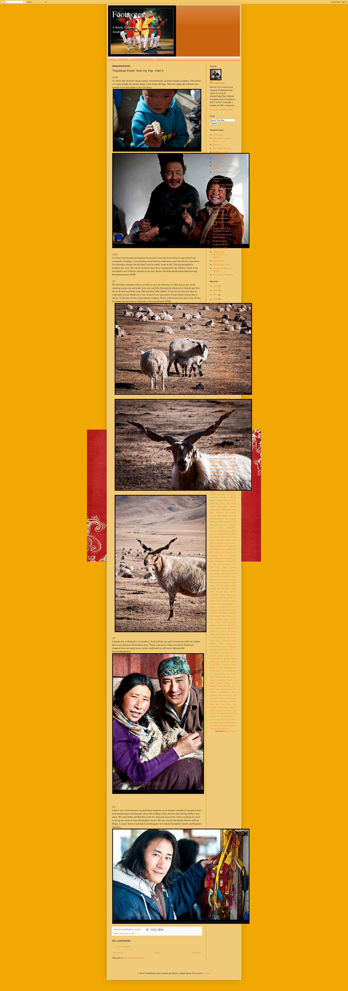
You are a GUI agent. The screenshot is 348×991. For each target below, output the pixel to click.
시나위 (223, 665)
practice (230, 650)
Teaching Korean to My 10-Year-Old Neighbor (223, 353)
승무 (218, 589)
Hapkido (221, 500)
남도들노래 (228, 710)
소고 (234, 479)
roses (234, 704)
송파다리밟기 (228, 546)
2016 (215, 298)
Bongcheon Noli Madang (219, 509)
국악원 (233, 586)
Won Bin (227, 686)
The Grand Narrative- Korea (222, 139)
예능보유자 (232, 726)
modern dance (231, 583)
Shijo (224, 637)
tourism (233, 506)
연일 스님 (223, 726)
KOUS (227, 500)
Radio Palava (218, 162)
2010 (215, 434)
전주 (221, 613)
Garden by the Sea (221, 244)
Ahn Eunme (226, 564)
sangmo (214, 454)
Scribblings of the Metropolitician (220, 153)
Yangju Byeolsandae (218, 506)
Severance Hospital (218, 497)
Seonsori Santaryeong (217, 680)
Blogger (206, 973)
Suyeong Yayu (230, 683)
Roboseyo (217, 144)
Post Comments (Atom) (134, 957)
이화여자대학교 (220, 561)
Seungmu (233, 555)
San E (218, 634)
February (220, 342)
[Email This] (152, 929)
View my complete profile (221, 109)
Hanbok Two (221, 387)
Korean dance (219, 573)
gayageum (218, 558)
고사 (231, 656)
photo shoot (220, 704)
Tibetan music (221, 580)
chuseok (233, 580)
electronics (221, 695)
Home (112, 59)
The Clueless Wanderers (223, 274)
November (220, 315)
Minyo (212, 528)
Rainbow (213, 601)
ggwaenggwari (231, 512)
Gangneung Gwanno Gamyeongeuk (223, 595)
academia (231, 468)
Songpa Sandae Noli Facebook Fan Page (221, 229)
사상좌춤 (219, 546)
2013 (215, 421)
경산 (216, 710)
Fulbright (233, 592)
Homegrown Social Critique (221, 179)
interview (213, 650)
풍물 (225, 475)
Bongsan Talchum (223, 446)
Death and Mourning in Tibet (225, 381)
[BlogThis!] (154, 929)
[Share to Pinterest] (162, 929)
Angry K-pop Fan (220, 158)
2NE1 (228, 503)
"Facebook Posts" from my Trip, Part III (225, 375)
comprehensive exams (228, 692)
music (224, 543)
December (220, 311)
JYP (211, 674)
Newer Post (118, 952)
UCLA (220, 686)
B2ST (212, 592)
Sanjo (223, 634)
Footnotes (128, 13)
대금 (224, 531)
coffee (219, 604)
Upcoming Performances (142, 59)
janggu (220, 478)
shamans (216, 653)
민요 (228, 531)
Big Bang (218, 525)
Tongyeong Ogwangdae (228, 601)
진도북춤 (218, 729)
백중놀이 (231, 716)
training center (229, 653)
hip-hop (218, 583)
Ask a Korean (219, 191)
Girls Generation (230, 525)
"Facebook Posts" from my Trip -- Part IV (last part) (225, 362)
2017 (215, 294)
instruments (232, 646)
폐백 (226, 729)
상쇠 (227, 720)
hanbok (218, 543)
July (218, 324)
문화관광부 (228, 713)
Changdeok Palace (221, 592)
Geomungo (213, 625)
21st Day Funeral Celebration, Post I (224, 399)
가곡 (217, 586)
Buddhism (213, 500)
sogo (227, 479)
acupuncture (232, 689)
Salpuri (220, 528)
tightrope (225, 607)
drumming (213, 695)
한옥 (214, 671)
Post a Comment (123, 946)
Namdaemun (232, 631)
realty (219, 607)
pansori (228, 543)
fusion (212, 558)
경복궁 (227, 586)
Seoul (226, 555)
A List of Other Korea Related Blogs (222, 235)
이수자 (230, 516)
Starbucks (220, 683)
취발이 (227, 589)
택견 (223, 729)
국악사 (231, 607)
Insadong (221, 625)
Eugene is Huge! (220, 214)
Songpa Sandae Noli (221, 458)
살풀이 (233, 531)
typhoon (231, 707)
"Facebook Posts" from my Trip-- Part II (225, 392)
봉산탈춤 (216, 450)
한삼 (211, 534)
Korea (223, 491)
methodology (224, 701)
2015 (215, 303)
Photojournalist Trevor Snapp (222, 173)
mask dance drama (224, 482)
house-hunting (231, 643)
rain (215, 607)
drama (234, 640)
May (218, 333)
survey (222, 653)
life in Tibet (130, 933)
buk (228, 580)
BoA (231, 616)
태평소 (233, 589)
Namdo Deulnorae (216, 677)
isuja (226, 519)
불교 (214, 589)
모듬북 (222, 713)
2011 (215, 429)
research (213, 516)
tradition (212, 586)
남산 (215, 610)
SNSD (218, 601)
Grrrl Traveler (218, 260)
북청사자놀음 (222, 516)
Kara (211, 573)
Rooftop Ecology (220, 240)
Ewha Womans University (222, 534)
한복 (214, 564)
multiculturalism (222, 650)
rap (223, 558)
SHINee (212, 580)
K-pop (221, 468)
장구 (212, 478)
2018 (215, 290)
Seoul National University (223, 494)
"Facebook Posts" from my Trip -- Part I (225, 413)
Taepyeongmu (231, 637)
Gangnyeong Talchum (228, 570)
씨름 (227, 723)
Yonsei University (221, 689)
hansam (212, 583)
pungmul (232, 475)
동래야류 (226, 659)
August (219, 320)
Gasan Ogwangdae (229, 622)
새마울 (231, 720)
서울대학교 (231, 491)
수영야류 (222, 723)
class (227, 450)
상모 (233, 451)
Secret (234, 677)
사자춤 (220, 522)
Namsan (212, 634)
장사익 (216, 613)
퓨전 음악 (226, 616)
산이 (228, 662)
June (218, 329)
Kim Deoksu (231, 674)
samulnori (213, 522)
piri (233, 543)
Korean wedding (221, 628)
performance (216, 472)
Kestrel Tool (218, 210)
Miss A (233, 598)
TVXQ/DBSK (231, 528)
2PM (219, 564)
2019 (215, 285)
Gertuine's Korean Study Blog (223, 223)
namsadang (229, 604)
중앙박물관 (227, 668)
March (219, 337)
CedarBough (219, 82)
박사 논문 (220, 716)
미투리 (223, 662)
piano (229, 704)
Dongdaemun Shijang (221, 619)
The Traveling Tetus (221, 264)
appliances (213, 692)
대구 (231, 500)
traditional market (222, 707)
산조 (223, 720)
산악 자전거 (217, 720)
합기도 (222, 503)
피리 (223, 549)
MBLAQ (226, 598)
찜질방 (231, 613)
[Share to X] (157, 929)
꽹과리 (233, 497)
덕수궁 (214, 713)
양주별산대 (227, 522)
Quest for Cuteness (221, 218)
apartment (213, 604)
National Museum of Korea (226, 576)
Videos (160, 59)
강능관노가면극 (223, 656)
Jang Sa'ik (227, 625)
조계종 (219, 668)
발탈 (225, 716)
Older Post (196, 952)
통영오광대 (218, 616)
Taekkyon (213, 686)
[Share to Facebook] (159, 929)
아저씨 (231, 723)
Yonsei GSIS (218, 195)
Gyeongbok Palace (216, 555)
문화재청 (226, 610)
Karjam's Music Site (221, 207)
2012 (215, 425)
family (121, 933)
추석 (222, 589)
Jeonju (220, 598)
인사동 (229, 561)
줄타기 (225, 613)
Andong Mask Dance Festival (225, 552)
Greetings (123, 59)
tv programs (228, 558)
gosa (225, 698)
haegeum (213, 543)
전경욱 (212, 729)
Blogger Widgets (230, 731)
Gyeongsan (229, 671)
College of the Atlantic (222, 184)
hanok (221, 643)
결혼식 (212, 710)
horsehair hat (232, 698)
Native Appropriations (222, 188)
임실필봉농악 (228, 454)
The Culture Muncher (222, 148)
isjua (211, 701)
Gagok (218, 622)
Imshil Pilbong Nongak (223, 463)
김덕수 (221, 710)
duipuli (227, 488)
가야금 (219, 531)
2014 (215, 307)
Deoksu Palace (220, 671)
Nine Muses (227, 677)
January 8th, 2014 (223, 369)
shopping (213, 707)
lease (216, 701)
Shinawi (229, 680)
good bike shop (219, 698)
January (219, 346)
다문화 (220, 610)
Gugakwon (213, 598)
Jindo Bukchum (219, 674)
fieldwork (213, 643)
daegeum (213, 531)
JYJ (235, 671)
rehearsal (217, 485)
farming (229, 695)
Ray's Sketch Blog (221, 248)
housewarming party (218, 646)
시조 (232, 665)
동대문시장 (218, 659)
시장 (228, 665)
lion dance (232, 519)
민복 (232, 610)
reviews (213, 482)
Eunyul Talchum (218, 519)
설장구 (217, 665)
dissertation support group (226, 540)
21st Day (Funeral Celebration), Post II (225, 406)
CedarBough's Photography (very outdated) (221, 254)
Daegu (233, 503)
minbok (223, 583)
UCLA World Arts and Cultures (223, 167)
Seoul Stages (218, 134)
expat (223, 604)
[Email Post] (147, 929)
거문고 (222, 586)
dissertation (225, 640)
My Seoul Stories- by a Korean (222, 269)
